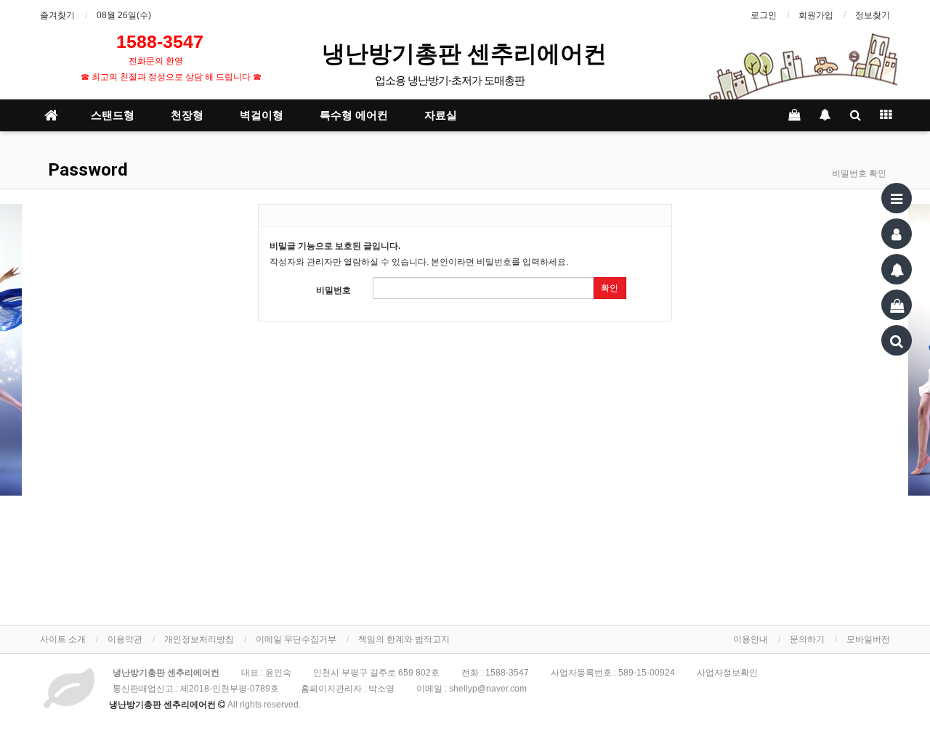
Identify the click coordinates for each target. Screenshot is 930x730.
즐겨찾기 (57, 15)
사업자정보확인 (727, 673)
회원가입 (815, 15)
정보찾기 (872, 15)
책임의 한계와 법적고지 (404, 639)
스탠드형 (112, 115)
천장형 (187, 115)
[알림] (896, 269)
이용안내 (750, 639)
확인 (609, 288)
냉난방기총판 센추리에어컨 (467, 53)
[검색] (896, 340)
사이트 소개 (63, 639)
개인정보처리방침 (199, 639)
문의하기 (807, 639)
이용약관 (125, 639)
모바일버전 (868, 639)
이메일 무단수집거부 (296, 639)
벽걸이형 (261, 115)
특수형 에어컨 (354, 115)
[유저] (896, 233)
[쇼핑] (896, 305)
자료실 (440, 115)
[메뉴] (896, 198)
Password (86, 170)
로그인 (764, 15)
